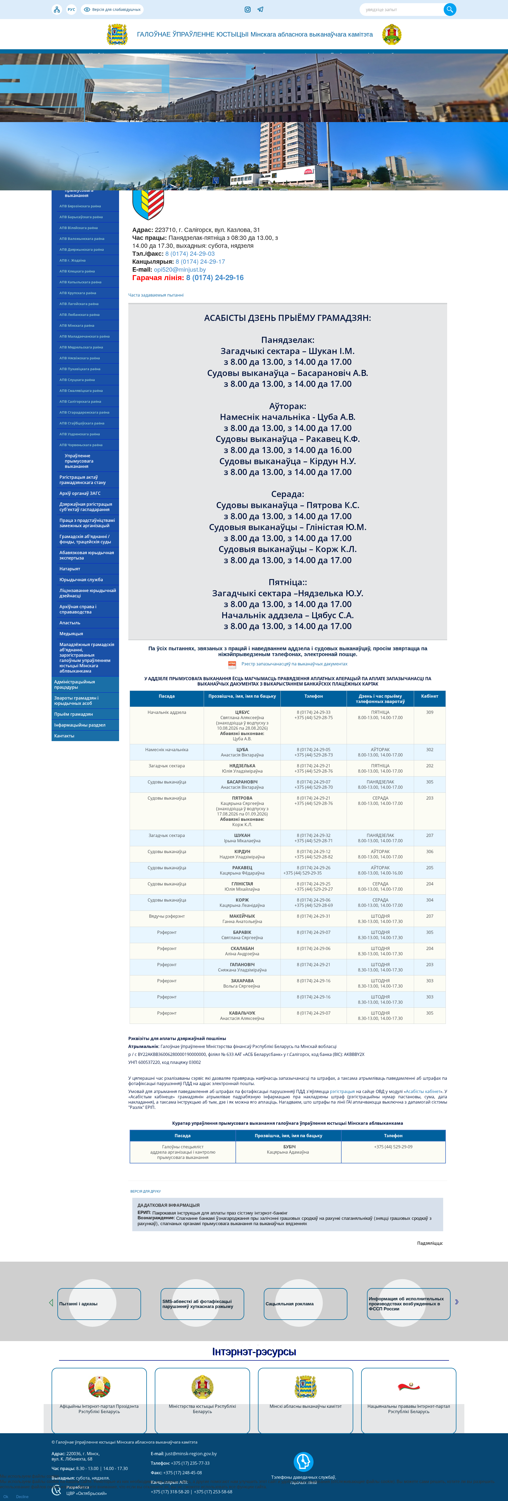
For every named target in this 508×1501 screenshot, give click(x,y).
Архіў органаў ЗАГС (80, 493)
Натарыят (70, 569)
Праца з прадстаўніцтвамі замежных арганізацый (87, 522)
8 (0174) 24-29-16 (215, 277)
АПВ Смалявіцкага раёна (81, 390)
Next (456, 1301)
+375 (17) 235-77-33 (190, 1463)
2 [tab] (234, 1345)
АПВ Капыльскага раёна (81, 282)
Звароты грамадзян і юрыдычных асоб (76, 700)
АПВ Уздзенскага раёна (80, 434)
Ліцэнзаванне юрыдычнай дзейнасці (88, 593)
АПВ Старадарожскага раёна (85, 412)
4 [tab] (250, 1345)
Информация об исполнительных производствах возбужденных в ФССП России (303, 1303)
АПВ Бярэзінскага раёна (80, 206)
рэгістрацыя (342, 1091)
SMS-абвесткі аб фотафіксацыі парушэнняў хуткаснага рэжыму (94, 1304)
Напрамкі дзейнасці (75, 164)
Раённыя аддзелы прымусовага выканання (84, 190)
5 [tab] (258, 1345)
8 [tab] (281, 1345)
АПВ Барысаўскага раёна (81, 216)
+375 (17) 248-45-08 (182, 1473)
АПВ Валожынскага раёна (82, 238)
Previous (51, 1301)
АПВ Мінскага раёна (77, 325)
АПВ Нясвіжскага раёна (80, 358)
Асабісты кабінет (423, 1091)
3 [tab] (242, 1345)
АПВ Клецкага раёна (77, 271)
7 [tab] (273, 1345)
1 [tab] (226, 1345)
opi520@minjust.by (180, 269)
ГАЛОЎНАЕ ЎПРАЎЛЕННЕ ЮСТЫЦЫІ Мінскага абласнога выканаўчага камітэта (255, 34)
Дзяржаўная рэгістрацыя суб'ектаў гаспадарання (86, 506)
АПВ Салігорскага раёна (80, 401)
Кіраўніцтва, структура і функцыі (79, 150)
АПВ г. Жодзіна (73, 260)
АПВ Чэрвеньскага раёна (81, 444)
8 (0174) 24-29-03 (190, 253)
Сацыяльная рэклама (186, 1303)
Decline (22, 1496)
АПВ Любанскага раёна (80, 314)
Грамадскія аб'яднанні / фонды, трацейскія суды (85, 539)
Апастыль (70, 623)
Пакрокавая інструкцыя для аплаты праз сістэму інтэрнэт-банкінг (220, 1212)
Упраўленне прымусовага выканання (79, 461)
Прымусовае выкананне (85, 174)
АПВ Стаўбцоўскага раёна (82, 423)
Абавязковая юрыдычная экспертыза (87, 555)
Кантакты (64, 736)
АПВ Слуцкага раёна (77, 379)
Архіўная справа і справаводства (78, 609)
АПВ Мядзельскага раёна (81, 347)
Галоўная (64, 137)
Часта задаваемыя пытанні (156, 295)
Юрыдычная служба (81, 580)
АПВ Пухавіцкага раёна (80, 368)
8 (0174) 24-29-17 (200, 261)
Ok (5, 1496)
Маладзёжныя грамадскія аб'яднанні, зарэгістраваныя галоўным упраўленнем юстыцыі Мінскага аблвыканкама (87, 658)
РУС (71, 9)
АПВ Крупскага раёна (78, 292)
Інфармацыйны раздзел (80, 725)
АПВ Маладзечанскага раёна (85, 336)
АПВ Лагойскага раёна (79, 303)
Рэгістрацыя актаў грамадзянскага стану (83, 479)
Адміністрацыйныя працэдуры (74, 684)
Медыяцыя (71, 634)
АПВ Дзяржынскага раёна (82, 249)
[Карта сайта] (57, 9)
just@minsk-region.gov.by (191, 1454)
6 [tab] (266, 1345)
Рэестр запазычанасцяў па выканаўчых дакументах (294, 664)
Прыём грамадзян (73, 714)
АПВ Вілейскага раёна (79, 227)
